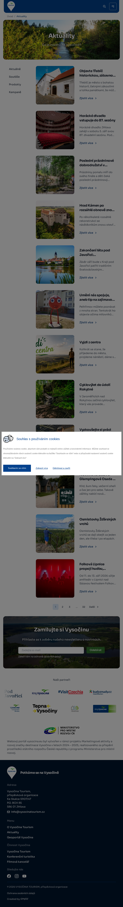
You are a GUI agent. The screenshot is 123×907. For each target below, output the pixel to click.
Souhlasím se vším (17, 468)
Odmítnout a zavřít (61, 468)
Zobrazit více (42, 468)
